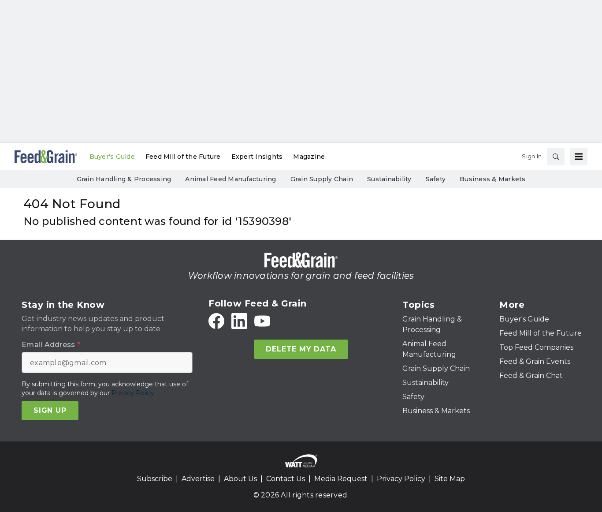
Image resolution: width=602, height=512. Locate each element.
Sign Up (50, 410)
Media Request (341, 479)
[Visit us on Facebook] (216, 321)
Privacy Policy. (133, 393)
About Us (240, 479)
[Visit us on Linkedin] (239, 321)
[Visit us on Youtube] (262, 321)
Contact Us (285, 479)
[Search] (556, 156)
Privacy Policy (401, 479)
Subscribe (154, 479)
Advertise (198, 479)
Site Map (450, 479)
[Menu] (578, 156)
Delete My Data (301, 349)
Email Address (51, 344)
